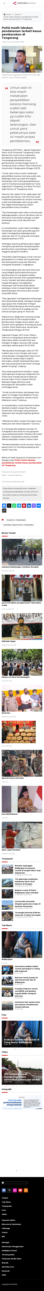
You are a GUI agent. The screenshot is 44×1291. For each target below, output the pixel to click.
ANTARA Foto (8, 1267)
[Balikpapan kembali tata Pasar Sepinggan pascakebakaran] (22, 799)
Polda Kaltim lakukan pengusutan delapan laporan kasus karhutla (22, 776)
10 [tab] (38, 1086)
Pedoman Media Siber (11, 1259)
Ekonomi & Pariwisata (11, 1224)
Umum (17, 14)
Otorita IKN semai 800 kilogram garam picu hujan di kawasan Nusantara (27, 903)
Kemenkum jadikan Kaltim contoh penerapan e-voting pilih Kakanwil (27, 968)
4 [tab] (25, 1049)
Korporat (6, 1271)
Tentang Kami (8, 1255)
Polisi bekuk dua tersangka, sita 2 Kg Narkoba (19, 711)
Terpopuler (7, 859)
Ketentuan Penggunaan (12, 1246)
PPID (4, 1275)
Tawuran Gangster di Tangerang (18, 525)
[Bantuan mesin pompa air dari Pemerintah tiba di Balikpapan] (7, 981)
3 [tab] (22, 1049)
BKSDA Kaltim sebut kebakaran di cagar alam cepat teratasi (21, 848)
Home (8, 14)
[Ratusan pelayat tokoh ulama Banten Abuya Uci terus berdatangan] (22, 662)
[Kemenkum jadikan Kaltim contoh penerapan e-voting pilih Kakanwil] (7, 970)
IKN (3, 1236)
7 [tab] (27, 1086)
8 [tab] (31, 1086)
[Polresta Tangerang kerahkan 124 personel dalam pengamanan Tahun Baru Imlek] (22, 588)
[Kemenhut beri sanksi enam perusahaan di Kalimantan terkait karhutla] (7, 1005)
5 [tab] (29, 1049)
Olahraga (6, 1228)
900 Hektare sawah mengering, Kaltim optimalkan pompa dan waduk (22, 1077)
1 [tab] (15, 1049)
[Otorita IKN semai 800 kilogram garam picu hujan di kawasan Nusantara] (7, 905)
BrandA (5, 1263)
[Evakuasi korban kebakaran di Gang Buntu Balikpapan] (22, 944)
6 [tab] (24, 1086)
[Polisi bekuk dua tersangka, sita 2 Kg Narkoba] (22, 698)
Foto (4, 1015)
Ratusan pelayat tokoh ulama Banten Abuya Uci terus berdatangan (19, 675)
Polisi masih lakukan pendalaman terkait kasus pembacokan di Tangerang (21, 18)
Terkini (5, 1198)
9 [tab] (34, 1086)
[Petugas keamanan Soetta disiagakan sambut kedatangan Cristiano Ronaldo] (22, 552)
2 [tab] (18, 1049)
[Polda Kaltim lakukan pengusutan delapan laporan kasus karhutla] (22, 763)
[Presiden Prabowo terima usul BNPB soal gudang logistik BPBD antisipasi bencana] (7, 992)
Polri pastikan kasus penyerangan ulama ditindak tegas (21, 640)
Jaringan (5, 1242)
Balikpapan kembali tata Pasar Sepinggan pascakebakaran (22, 812)
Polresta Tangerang (16, 520)
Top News (7, 925)
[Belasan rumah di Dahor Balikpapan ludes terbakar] (7, 894)
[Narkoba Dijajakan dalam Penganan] (19, 732)
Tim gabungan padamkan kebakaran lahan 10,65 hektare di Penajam (26, 881)
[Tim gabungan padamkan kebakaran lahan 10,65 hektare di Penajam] (7, 882)
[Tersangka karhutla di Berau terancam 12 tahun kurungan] (7, 916)
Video (5, 1052)
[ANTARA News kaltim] (24, 3)
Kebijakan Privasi (9, 1251)
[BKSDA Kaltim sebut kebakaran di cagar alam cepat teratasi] (22, 835)
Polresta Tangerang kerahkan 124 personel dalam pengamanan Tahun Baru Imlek (21, 602)
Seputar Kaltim (8, 1220)
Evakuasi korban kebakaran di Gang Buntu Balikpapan (22, 958)
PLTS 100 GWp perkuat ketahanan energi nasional (20, 1162)
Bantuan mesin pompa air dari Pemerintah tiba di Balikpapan (26, 980)
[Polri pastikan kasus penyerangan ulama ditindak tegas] (22, 626)
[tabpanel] (22, 1034)
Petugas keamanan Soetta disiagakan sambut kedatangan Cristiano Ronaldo (20, 565)
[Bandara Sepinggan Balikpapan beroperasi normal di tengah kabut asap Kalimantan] (7, 869)
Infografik (6, 1089)
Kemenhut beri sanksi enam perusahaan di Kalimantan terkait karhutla (27, 1004)
